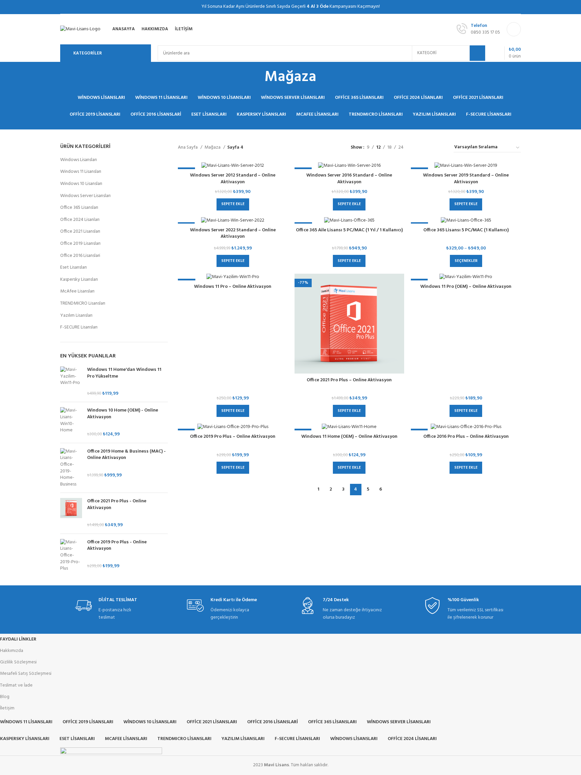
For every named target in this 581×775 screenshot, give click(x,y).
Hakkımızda (11, 651)
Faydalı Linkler (18, 639)
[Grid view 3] (429, 148)
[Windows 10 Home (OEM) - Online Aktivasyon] (71, 422)
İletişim (7, 708)
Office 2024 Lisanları (80, 220)
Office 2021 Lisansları (80, 231)
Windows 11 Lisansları (80, 172)
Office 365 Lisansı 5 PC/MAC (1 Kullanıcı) (466, 230)
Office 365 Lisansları (79, 207)
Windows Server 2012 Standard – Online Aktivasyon (232, 178)
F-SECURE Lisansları (79, 327)
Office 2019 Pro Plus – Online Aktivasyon (232, 436)
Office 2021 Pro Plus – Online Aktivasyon (349, 380)
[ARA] (477, 53)
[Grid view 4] (440, 148)
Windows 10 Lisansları (81, 184)
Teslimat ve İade (16, 685)
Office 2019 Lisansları (80, 243)
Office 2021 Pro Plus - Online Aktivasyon (116, 504)
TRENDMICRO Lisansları (82, 303)
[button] (233, 204)
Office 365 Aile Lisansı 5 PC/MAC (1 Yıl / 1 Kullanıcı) (349, 230)
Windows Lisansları (78, 160)
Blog (4, 697)
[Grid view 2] (419, 148)
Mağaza (213, 147)
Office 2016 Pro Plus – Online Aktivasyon (466, 436)
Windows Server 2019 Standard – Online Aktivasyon (466, 178)
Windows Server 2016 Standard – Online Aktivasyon (349, 178)
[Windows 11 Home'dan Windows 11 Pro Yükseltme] (71, 381)
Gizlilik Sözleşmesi (18, 662)
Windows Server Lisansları (85, 196)
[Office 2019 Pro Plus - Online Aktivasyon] (71, 555)
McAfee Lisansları (77, 291)
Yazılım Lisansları (76, 315)
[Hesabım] (513, 29)
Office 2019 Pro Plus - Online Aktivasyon (117, 545)
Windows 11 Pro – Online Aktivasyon (232, 286)
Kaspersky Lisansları (79, 279)
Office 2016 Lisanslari (80, 256)
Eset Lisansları (73, 267)
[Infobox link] (110, 609)
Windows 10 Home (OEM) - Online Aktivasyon (122, 413)
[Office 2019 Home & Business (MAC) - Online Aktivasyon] (71, 468)
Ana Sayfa (188, 147)
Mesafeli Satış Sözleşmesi (25, 673)
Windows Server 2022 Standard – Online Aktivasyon (233, 233)
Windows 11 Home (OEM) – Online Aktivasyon (349, 436)
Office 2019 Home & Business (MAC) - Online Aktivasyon (126, 454)
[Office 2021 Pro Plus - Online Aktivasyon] (71, 513)
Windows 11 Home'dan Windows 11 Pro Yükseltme (124, 373)
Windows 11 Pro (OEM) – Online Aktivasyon (465, 286)
